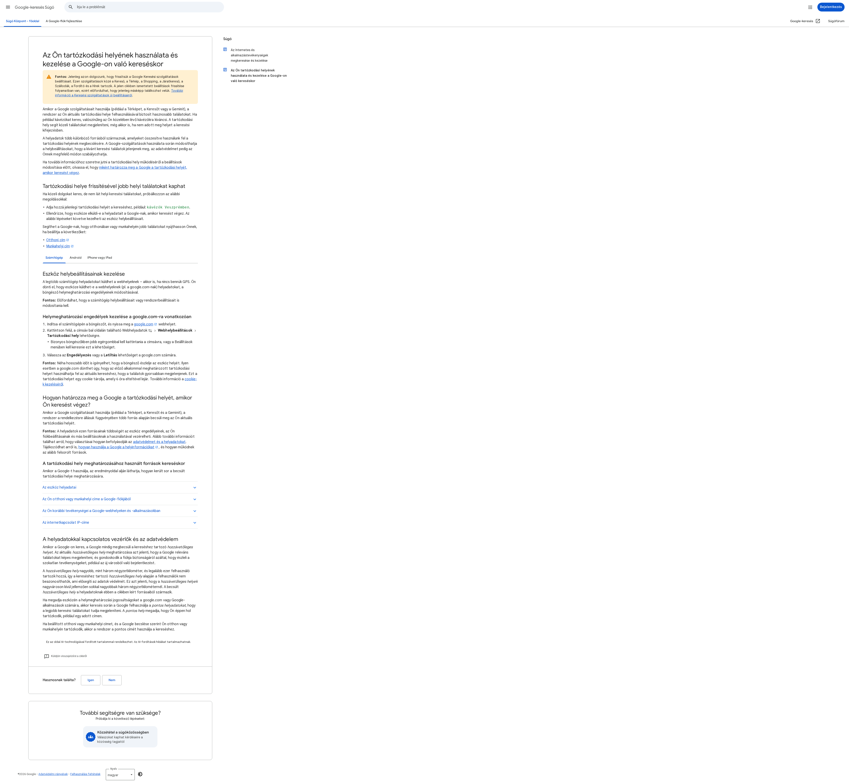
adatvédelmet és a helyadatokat (159, 442)
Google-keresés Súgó (34, 7)
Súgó (227, 39)
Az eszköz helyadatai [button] (59, 487)
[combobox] (150, 7)
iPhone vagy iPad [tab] (99, 258)
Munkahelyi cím (58, 246)
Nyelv (113, 768)
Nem (112, 680)
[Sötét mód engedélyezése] (140, 774)
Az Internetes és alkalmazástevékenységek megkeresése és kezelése (249, 55)
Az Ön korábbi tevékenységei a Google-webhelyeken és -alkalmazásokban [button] (101, 511)
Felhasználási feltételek (85, 774)
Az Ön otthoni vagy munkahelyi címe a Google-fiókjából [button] (86, 499)
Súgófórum (836, 21)
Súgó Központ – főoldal (22, 21)
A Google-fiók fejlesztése (64, 21)
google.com (143, 324)
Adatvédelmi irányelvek (53, 774)
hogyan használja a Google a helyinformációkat (116, 447)
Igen (91, 680)
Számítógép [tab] (54, 258)
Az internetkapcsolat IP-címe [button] (65, 522)
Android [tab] (76, 258)
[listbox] (120, 774)
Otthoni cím (55, 240)
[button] (8, 7)
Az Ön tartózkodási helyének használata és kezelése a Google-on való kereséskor (259, 75)
